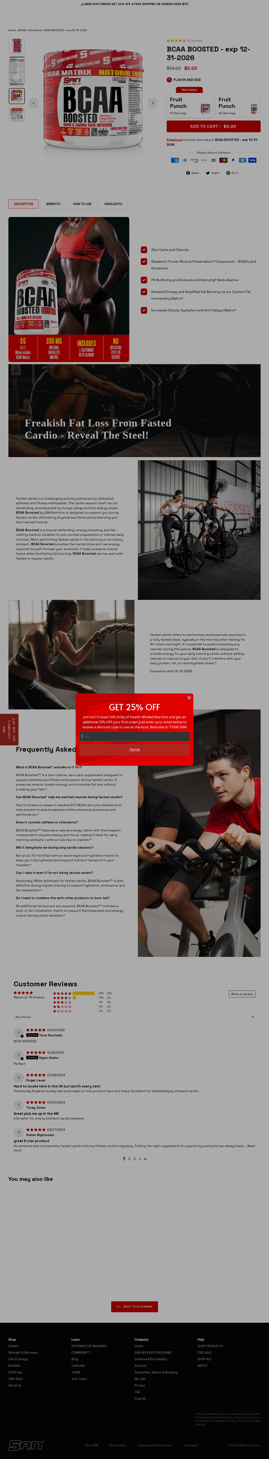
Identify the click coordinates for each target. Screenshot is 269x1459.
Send (135, 750)
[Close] (189, 697)
